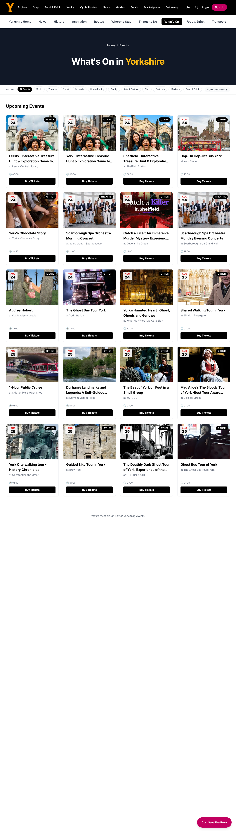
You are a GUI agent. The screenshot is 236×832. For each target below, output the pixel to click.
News (106, 7)
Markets (175, 89)
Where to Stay (121, 21)
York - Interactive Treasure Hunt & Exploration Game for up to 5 (88, 161)
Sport (66, 89)
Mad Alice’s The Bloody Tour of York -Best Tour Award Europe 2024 (203, 392)
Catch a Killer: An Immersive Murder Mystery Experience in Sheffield (146, 238)
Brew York (75, 469)
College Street (192, 397)
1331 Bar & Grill (135, 474)
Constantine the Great (25, 474)
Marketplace (152, 7)
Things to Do (148, 21)
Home (111, 45)
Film (147, 89)
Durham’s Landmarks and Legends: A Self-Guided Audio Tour (86, 392)
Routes (99, 21)
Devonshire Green (137, 243)
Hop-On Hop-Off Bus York (201, 156)
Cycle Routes (88, 7)
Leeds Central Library (25, 166)
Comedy (79, 89)
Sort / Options (217, 89)
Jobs (187, 7)
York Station (191, 161)
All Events (25, 89)
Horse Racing (97, 89)
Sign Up (219, 7)
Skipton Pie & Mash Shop (27, 392)
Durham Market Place (82, 397)
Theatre (52, 89)
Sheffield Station (136, 166)
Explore (22, 7)
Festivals (160, 89)
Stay (36, 7)
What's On (171, 21)
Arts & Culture (131, 89)
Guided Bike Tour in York (85, 464)
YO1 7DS (131, 397)
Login (205, 7)
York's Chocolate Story (27, 233)
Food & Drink (53, 7)
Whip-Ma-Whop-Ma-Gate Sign (144, 320)
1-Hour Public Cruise (25, 387)
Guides (120, 7)
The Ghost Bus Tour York (86, 310)
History (59, 21)
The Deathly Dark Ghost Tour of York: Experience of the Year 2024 (146, 470)
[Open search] (196, 7)
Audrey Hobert (21, 310)
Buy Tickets (32, 181)
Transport (219, 21)
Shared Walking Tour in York (203, 310)
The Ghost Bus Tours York (199, 469)
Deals (134, 7)
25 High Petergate (195, 315)
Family (114, 89)
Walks (70, 7)
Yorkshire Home (20, 21)
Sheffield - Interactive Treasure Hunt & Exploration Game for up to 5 (145, 161)
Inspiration (79, 21)
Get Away (172, 7)
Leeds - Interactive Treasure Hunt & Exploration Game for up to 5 (32, 161)
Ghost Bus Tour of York (199, 464)
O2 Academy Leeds (24, 315)
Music (39, 89)
